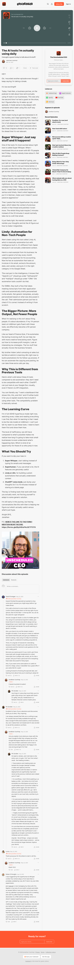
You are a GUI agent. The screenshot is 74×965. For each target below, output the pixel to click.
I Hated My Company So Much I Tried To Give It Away (61, 171)
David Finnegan (11, 596)
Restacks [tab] (13, 580)
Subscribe (59, 4)
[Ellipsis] (38, 596)
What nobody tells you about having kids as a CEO (62, 179)
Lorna (7, 851)
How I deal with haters (59, 128)
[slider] (36, 43)
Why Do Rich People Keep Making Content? (60, 154)
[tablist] (9, 580)
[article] (58, 122)
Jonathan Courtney (12, 60)
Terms (42, 952)
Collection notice (51, 952)
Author (11, 681)
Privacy (37, 952)
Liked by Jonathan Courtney (14, 598)
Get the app (46, 957)
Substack (28, 961)
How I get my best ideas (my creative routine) (61, 146)
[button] (23, 28)
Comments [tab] (6, 580)
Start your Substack (32, 957)
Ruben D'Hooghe (11, 874)
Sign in (68, 4)
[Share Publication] (52, 4)
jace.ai (11, 886)
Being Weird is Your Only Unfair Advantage (60, 162)
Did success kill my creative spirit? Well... (61, 137)
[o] (47, 122)
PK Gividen (15, 691)
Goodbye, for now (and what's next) (60, 121)
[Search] (48, 4)
